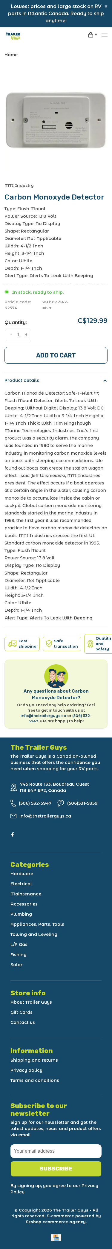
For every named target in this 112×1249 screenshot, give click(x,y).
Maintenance (25, 894)
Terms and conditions (34, 1080)
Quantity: (15, 322)
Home (11, 54)
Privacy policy (26, 1070)
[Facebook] (12, 834)
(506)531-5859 (82, 803)
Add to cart (56, 355)
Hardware (21, 873)
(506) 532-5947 (35, 803)
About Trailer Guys (31, 1002)
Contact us (22, 1022)
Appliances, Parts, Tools (37, 924)
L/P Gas (18, 944)
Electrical (21, 883)
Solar (16, 964)
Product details (21, 380)
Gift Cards (21, 1012)
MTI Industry (19, 185)
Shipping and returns (34, 1060)
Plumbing (21, 914)
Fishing (18, 954)
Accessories (24, 904)
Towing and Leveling (33, 934)
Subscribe (56, 1168)
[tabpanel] (56, 120)
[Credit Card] (56, 1239)
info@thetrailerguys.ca (43, 715)
